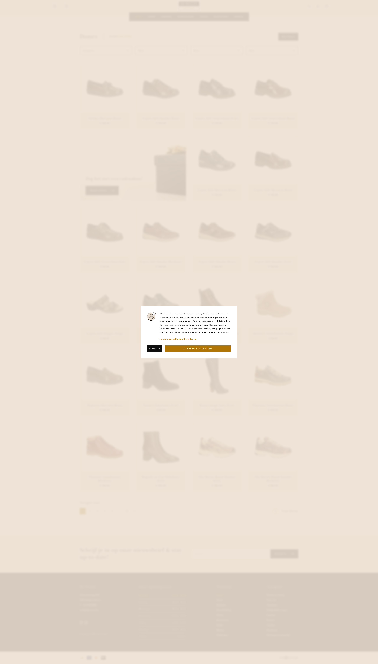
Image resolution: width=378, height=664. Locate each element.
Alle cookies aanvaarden (199, 348)
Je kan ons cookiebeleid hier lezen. (178, 339)
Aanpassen (154, 348)
